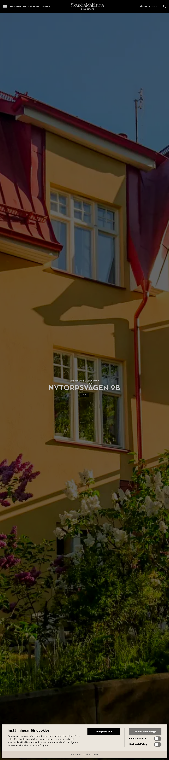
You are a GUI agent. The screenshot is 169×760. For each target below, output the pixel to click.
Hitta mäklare (31, 6)
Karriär (46, 6)
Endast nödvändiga (145, 731)
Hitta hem (15, 6)
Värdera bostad (148, 6)
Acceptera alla (104, 731)
